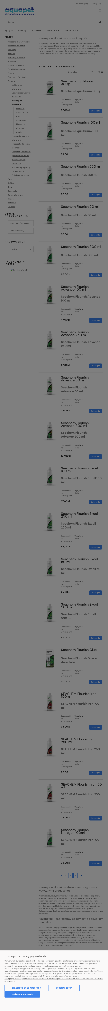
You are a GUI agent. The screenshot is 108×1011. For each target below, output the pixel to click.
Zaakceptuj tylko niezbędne (26, 988)
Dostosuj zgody (64, 988)
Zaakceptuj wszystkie (22, 994)
